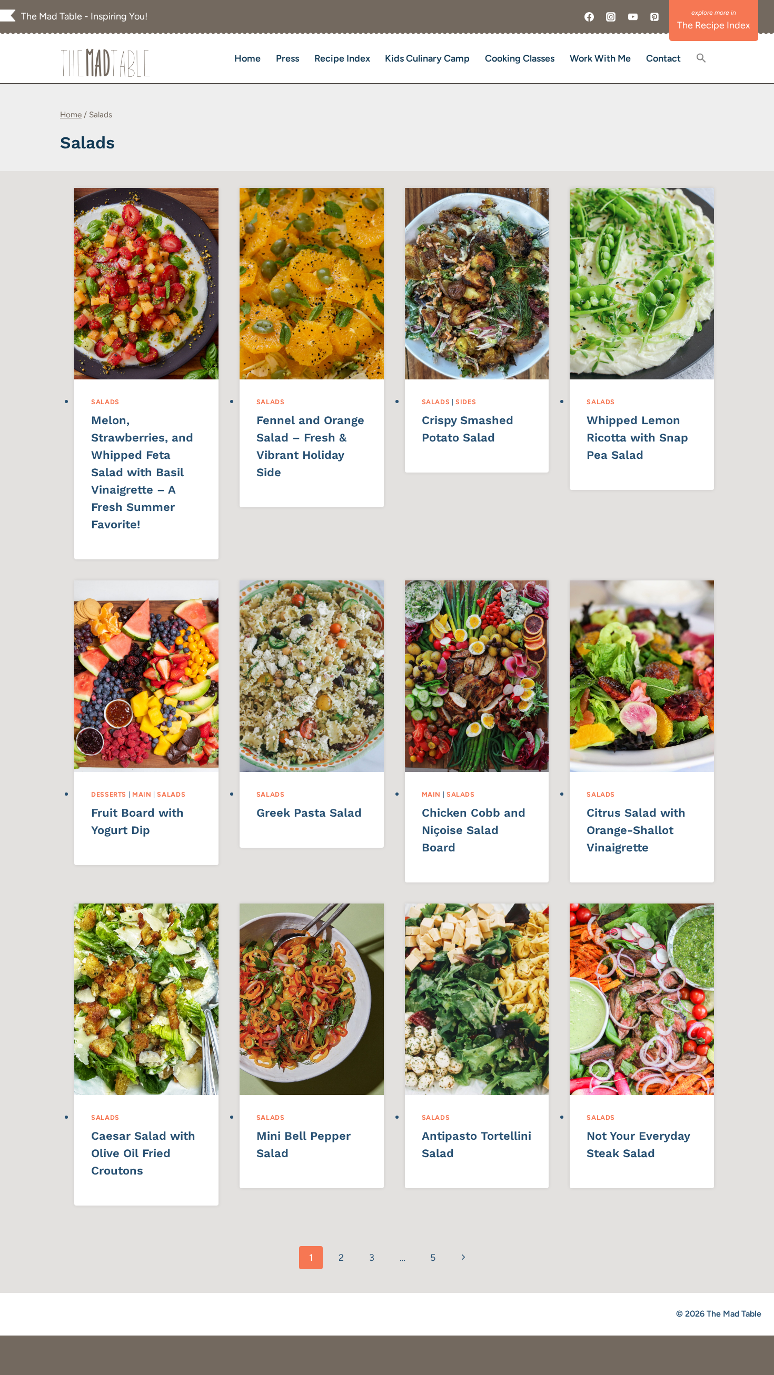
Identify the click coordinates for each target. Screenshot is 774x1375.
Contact (663, 58)
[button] (701, 59)
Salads (105, 402)
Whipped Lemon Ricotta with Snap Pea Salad (637, 437)
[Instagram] (610, 16)
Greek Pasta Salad (309, 812)
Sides (465, 402)
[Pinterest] (654, 16)
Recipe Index (342, 58)
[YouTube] (632, 16)
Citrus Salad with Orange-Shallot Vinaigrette (636, 830)
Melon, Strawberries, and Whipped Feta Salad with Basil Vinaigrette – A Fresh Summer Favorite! (142, 472)
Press (287, 58)
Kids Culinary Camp (427, 58)
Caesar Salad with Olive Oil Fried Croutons (143, 1153)
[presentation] (146, 283)
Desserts (108, 794)
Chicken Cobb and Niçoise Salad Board (473, 830)
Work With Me (600, 58)
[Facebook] (589, 16)
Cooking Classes (519, 58)
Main (142, 794)
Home (247, 58)
